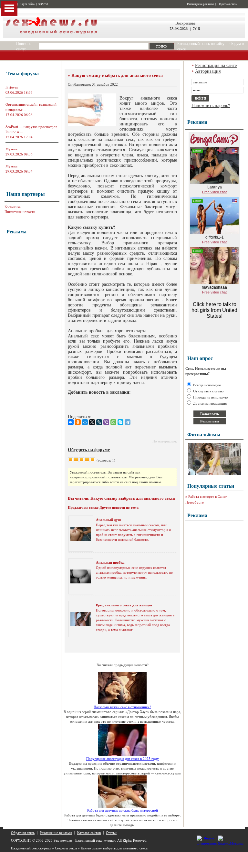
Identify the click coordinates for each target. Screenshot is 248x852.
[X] (92, 422)
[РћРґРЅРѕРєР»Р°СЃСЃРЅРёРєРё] (78, 422)
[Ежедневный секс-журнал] (51, 36)
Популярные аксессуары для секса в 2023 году (122, 758)
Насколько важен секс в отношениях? (122, 706)
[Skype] (120, 422)
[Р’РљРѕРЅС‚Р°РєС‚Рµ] (71, 422)
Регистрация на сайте (216, 65)
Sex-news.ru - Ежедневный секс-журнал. (85, 840)
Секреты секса (66, 848)
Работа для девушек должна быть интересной (122, 810)
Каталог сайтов (89, 832)
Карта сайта (27, 4)
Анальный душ (108, 519)
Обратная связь (227, 4)
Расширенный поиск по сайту (200, 43)
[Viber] (106, 422)
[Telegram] (127, 422)
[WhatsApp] (113, 422)
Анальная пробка (110, 562)
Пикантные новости (20, 211)
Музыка (11, 148)
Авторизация (208, 71)
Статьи (111, 832)
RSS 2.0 (43, 4)
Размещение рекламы (200, 4)
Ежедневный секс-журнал (31, 848)
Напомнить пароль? (210, 105)
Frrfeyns (11, 87)
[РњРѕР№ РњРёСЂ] (85, 422)
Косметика (13, 206)
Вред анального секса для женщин (124, 605)
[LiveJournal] (99, 422)
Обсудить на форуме (89, 449)
